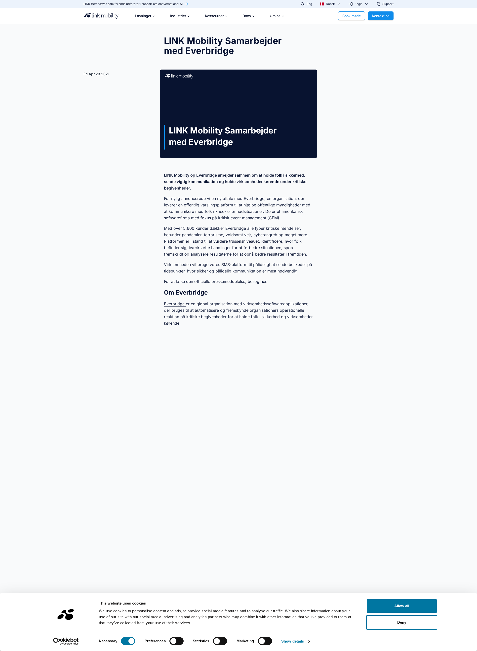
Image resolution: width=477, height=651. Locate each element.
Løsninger (143, 16)
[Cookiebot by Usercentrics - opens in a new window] (66, 641)
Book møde (351, 16)
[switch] (176, 641)
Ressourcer (214, 16)
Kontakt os (381, 16)
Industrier (178, 16)
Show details (292, 641)
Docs (246, 16)
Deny (401, 622)
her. (264, 281)
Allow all (401, 606)
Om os (275, 16)
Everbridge (175, 303)
